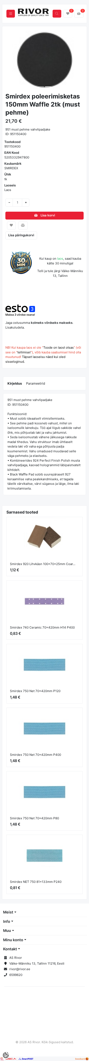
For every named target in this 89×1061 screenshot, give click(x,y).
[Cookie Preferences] (6, 1055)
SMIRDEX (11, 168)
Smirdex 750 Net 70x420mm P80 (34, 818)
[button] (9, 59)
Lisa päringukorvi (21, 235)
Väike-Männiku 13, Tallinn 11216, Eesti (36, 963)
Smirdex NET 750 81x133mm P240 (35, 882)
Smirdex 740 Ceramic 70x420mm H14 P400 (42, 627)
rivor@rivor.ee (19, 969)
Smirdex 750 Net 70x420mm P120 (35, 691)
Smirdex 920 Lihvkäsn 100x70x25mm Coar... (42, 564)
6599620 (15, 975)
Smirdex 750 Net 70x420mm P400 (35, 755)
